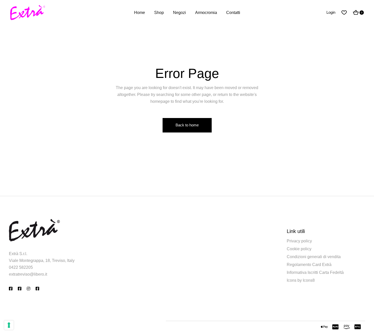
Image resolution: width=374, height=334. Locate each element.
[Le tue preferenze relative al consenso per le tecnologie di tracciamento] (9, 325)
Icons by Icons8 (301, 280)
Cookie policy (299, 249)
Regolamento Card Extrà (309, 264)
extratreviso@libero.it (28, 274)
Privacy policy (299, 241)
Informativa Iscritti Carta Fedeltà (315, 272)
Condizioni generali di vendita (314, 257)
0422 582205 (21, 267)
